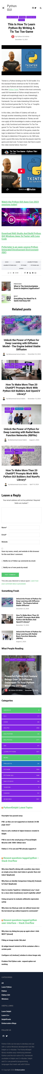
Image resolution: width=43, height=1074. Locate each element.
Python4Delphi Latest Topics (18, 807)
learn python (33, 262)
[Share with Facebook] (25, 273)
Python (22, 17)
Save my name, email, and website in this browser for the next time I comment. (20, 552)
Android (21, 710)
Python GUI (31, 17)
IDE (12, 319)
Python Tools (13, 90)
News (21, 757)
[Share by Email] (35, 273)
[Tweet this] (27, 273)
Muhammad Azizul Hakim (16, 354)
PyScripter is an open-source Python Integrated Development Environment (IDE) (20, 250)
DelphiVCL (21, 740)
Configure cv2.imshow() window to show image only (21, 955)
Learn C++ (5, 1015)
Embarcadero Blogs (9, 1023)
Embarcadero (20, 1070)
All (3, 983)
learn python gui (10, 265)
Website (5, 542)
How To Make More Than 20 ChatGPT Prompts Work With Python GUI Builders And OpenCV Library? (28, 618)
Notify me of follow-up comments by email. (19, 561)
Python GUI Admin (23, 36)
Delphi (12, 659)
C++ (7, 659)
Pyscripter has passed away (12, 816)
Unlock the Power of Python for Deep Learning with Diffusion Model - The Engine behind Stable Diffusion (28, 602)
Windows (9, 322)
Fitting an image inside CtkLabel (14, 940)
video (21, 268)
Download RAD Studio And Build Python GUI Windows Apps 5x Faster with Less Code (21, 236)
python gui (35, 265)
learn (18, 262)
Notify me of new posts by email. (15, 567)
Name (4, 528)
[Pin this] (32, 273)
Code (7, 319)
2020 (6, 262)
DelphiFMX (21, 734)
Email (4, 535)
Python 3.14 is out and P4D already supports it (19, 849)
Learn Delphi (6, 1011)
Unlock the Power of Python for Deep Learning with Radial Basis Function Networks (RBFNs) (21, 432)
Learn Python (12, 17)
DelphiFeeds (6, 1019)
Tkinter (18, 367)
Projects (19, 319)
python (23, 265)
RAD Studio (21, 781)
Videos (21, 19)
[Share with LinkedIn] (30, 273)
